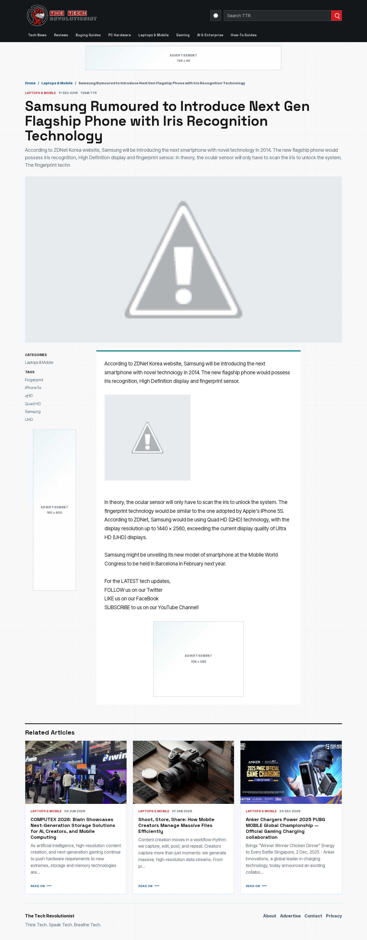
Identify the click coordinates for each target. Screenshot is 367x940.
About (269, 916)
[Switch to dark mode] (215, 15)
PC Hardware (119, 35)
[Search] (336, 15)
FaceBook (147, 599)
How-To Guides (244, 35)
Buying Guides (88, 35)
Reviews (61, 35)
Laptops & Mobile (153, 35)
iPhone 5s (33, 387)
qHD (29, 395)
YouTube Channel (177, 607)
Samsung (33, 411)
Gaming (183, 35)
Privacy (334, 916)
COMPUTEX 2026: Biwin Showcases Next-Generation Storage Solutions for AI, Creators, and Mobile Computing (73, 828)
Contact (313, 916)
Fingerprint (34, 380)
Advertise (290, 916)
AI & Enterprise (210, 35)
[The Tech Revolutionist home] (100, 15)
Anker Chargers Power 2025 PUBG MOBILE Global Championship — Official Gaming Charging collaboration (285, 828)
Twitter (155, 590)
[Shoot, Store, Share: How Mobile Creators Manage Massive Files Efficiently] (183, 772)
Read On (38, 886)
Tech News (37, 35)
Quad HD (33, 403)
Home (30, 83)
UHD (29, 419)
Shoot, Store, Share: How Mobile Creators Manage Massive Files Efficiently (176, 825)
